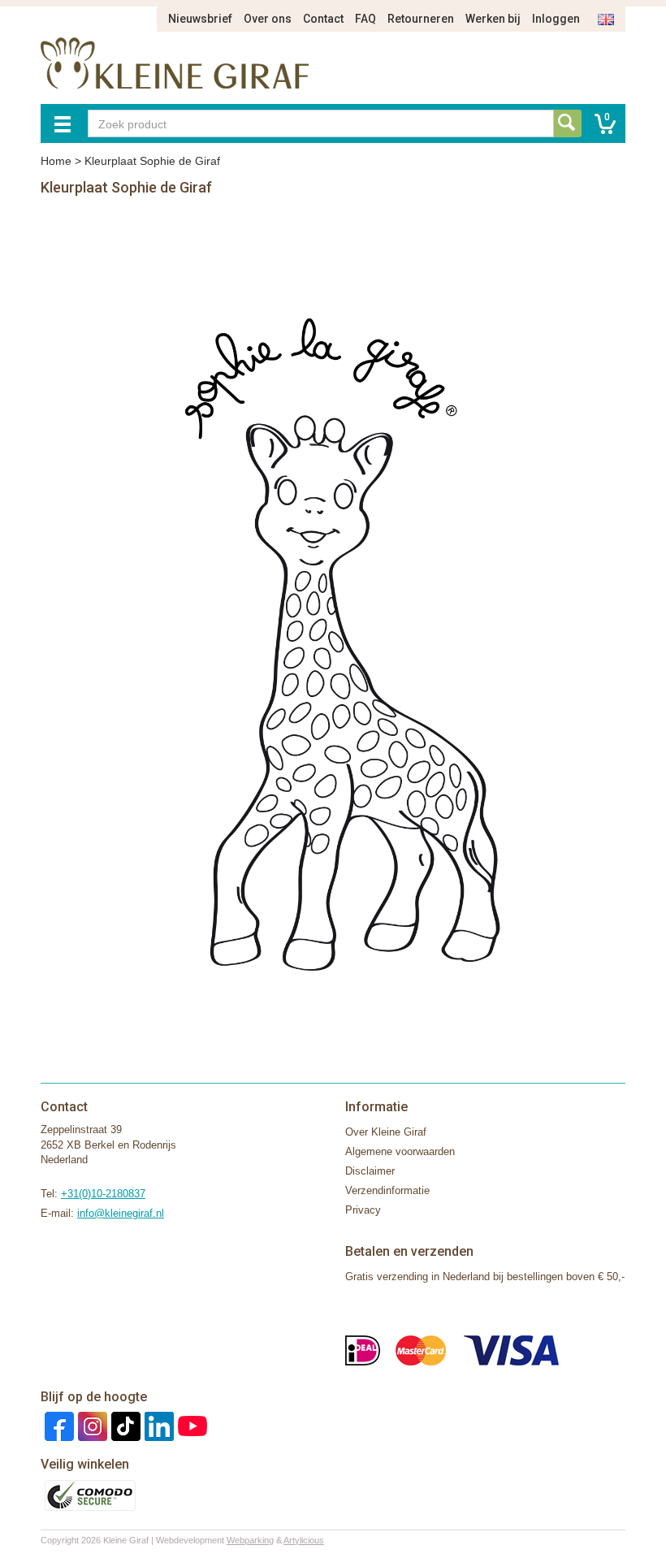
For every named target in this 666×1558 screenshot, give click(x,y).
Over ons (268, 18)
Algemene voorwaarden (400, 1151)
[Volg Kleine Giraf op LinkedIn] (157, 1426)
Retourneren (420, 18)
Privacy (363, 1210)
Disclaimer (370, 1171)
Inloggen (556, 18)
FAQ (365, 18)
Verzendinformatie (387, 1190)
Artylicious (303, 1540)
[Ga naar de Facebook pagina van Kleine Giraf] (57, 1426)
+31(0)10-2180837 (103, 1194)
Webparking (250, 1540)
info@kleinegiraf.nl (120, 1213)
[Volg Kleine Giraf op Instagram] (90, 1426)
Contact (323, 18)
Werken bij (493, 18)
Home (56, 160)
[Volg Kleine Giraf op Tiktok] (124, 1426)
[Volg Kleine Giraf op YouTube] (190, 1426)
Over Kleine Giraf (385, 1132)
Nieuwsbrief (200, 18)
